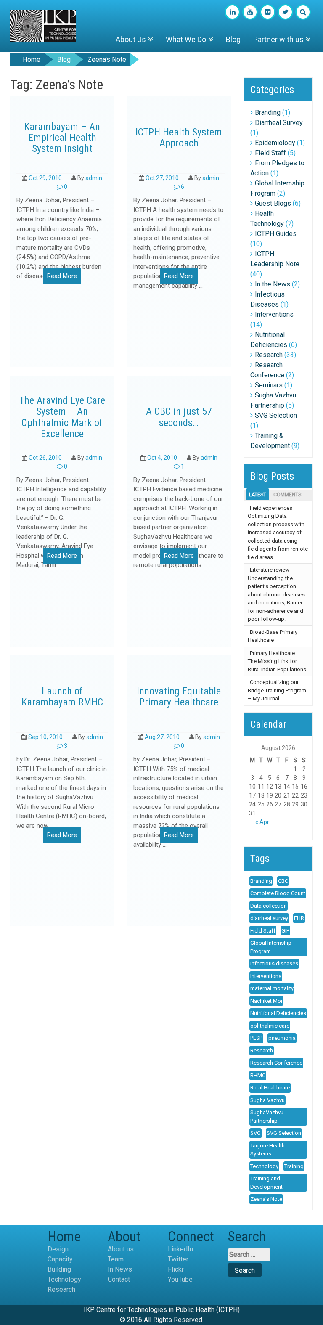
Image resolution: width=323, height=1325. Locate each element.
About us (121, 1249)
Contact (119, 1279)
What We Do (186, 39)
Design (58, 1249)
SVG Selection (276, 415)
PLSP (256, 1038)
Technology (264, 1166)
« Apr (262, 822)
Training (294, 1166)
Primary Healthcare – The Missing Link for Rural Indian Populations (277, 661)
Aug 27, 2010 (162, 737)
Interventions (274, 314)
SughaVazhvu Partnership (266, 1116)
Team (116, 1259)
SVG (255, 1133)
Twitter (178, 1259)
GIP (285, 931)
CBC (283, 881)
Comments (287, 495)
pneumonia (282, 1038)
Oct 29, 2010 (45, 178)
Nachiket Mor (266, 1001)
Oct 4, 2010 (162, 457)
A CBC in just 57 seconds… (179, 417)
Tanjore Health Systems (267, 1149)
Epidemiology (275, 143)
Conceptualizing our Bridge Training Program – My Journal (277, 690)
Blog (233, 39)
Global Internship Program (270, 947)
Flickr (176, 1269)
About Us (131, 39)
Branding (268, 113)
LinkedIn (180, 1249)
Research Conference (276, 1063)
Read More (62, 276)
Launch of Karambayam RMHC (62, 697)
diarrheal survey (269, 918)
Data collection (268, 906)
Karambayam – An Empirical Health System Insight (62, 137)
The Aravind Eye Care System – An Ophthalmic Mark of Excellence (62, 417)
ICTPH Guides (276, 234)
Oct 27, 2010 (162, 178)
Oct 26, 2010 (45, 457)
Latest (257, 495)
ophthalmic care (269, 1026)
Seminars (269, 385)
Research (269, 355)
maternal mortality (272, 988)
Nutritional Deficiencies (278, 1013)
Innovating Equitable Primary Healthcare (179, 697)
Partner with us (278, 39)
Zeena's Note (266, 1199)
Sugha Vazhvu (267, 1100)
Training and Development (266, 1182)
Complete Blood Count (277, 893)
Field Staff (270, 153)
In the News (272, 284)
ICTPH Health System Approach (178, 138)
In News (120, 1269)
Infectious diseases (274, 963)
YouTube (180, 1279)
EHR (299, 918)
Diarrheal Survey (279, 123)
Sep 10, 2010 (45, 737)
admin (93, 178)
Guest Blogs (273, 203)
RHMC (257, 1075)
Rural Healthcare (270, 1087)
